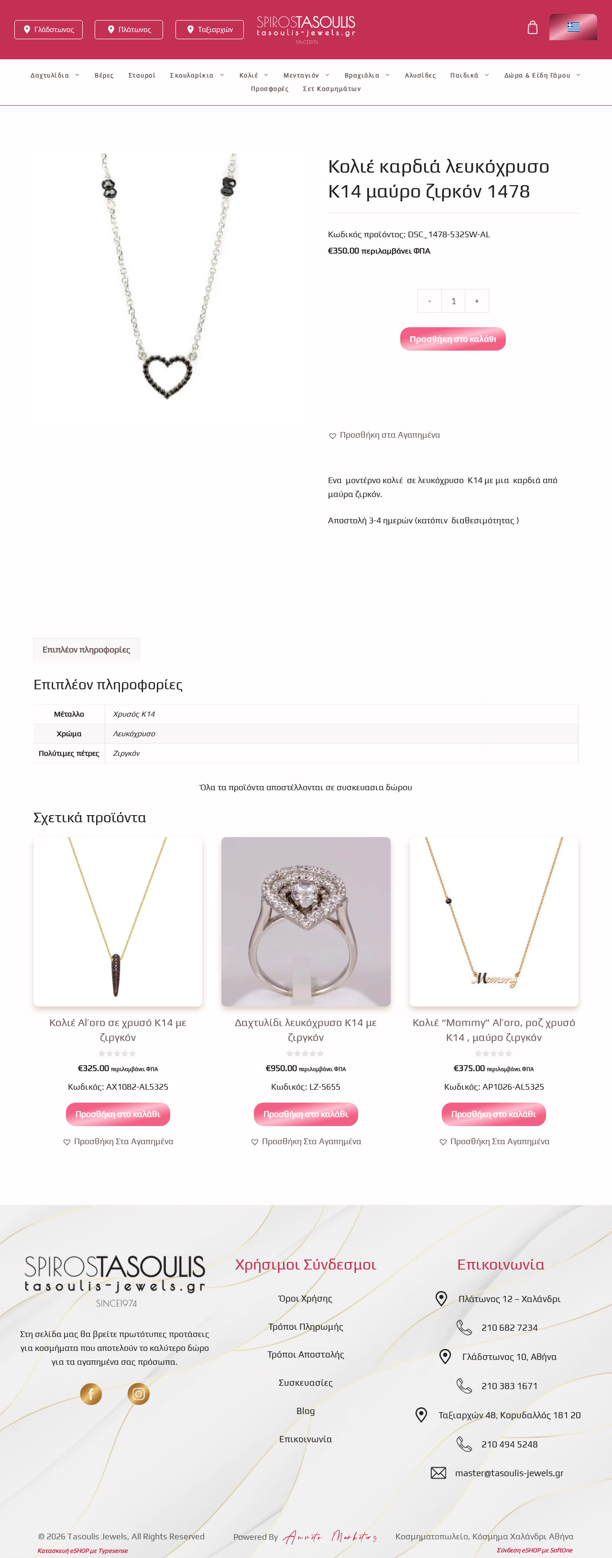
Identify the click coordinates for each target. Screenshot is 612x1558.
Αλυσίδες (420, 75)
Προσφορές (270, 88)
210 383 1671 (509, 1386)
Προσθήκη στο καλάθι (453, 338)
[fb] (91, 1394)
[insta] (139, 1394)
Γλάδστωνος (54, 29)
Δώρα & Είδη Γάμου (537, 75)
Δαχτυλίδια (50, 75)
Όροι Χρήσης (305, 1298)
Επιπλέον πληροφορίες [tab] (87, 649)
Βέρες (104, 75)
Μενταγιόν (301, 75)
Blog (305, 1410)
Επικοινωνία (305, 1439)
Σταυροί (142, 75)
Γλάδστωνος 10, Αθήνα (509, 1356)
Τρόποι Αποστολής (305, 1354)
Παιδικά (464, 75)
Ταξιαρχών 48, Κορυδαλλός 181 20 (509, 1415)
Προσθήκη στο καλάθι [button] (118, 1114)
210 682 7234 (509, 1327)
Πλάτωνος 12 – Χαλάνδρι (510, 1298)
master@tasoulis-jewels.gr (509, 1473)
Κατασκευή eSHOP (62, 1550)
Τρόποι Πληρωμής (305, 1326)
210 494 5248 (509, 1444)
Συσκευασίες (306, 1382)
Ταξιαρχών (215, 29)
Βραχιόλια (362, 75)
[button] (384, 435)
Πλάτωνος (135, 29)
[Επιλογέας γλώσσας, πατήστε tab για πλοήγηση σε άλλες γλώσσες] (573, 27)
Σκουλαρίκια (192, 75)
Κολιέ (249, 75)
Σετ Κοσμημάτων (332, 88)
